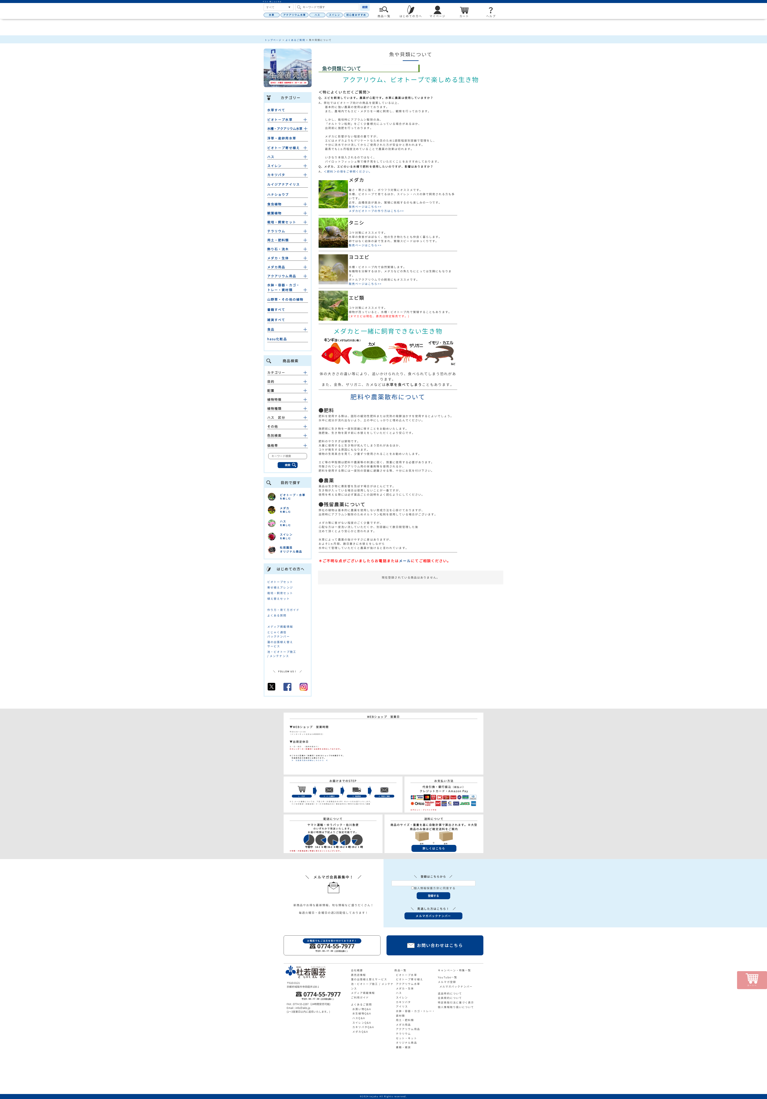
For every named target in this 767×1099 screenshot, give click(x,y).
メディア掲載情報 (280, 627)
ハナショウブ (278, 194)
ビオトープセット (280, 582)
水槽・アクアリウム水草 (284, 128)
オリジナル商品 (406, 1042)
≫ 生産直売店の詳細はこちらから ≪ (309, 760)
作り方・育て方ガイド (283, 610)
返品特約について (450, 993)
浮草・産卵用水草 (281, 138)
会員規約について (450, 998)
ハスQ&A (358, 1018)
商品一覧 (400, 970)
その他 (272, 426)
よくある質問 (277, 615)
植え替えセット (278, 599)
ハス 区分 (276, 417)
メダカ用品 (276, 267)
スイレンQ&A (361, 1022)
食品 (270, 329)
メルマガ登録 (447, 982)
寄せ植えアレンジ (280, 587)
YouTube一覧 (447, 977)
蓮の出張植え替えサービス (369, 979)
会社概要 (357, 970)
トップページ (273, 40)
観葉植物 (274, 213)
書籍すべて (276, 309)
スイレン (334, 15)
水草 (271, 15)
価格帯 (272, 445)
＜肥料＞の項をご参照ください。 (348, 171)
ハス (317, 15)
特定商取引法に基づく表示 (456, 1002)
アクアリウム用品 (281, 276)
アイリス (402, 1006)
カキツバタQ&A (363, 1027)
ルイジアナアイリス (283, 184)
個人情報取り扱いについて (456, 1007)
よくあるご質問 (295, 40)
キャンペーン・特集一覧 (454, 970)
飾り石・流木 (278, 249)
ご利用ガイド (360, 997)
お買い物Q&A (361, 1009)
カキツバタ (276, 175)
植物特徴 (274, 399)
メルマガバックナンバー (456, 986)
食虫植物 (274, 204)
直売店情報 (358, 975)
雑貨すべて (276, 320)
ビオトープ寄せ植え (283, 148)
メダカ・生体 (278, 258)
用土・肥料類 (278, 240)
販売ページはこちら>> (365, 207)
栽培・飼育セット (281, 222)
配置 (270, 390)
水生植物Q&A (361, 1013)
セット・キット (406, 1038)
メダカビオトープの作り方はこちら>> (376, 211)
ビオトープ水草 (280, 119)
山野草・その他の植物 (285, 299)
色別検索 (274, 435)
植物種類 (274, 408)
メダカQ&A (360, 1031)
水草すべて (276, 110)
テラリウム (276, 231)
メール (405, 560)
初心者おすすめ (356, 15)
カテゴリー (276, 372)
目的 (270, 381)
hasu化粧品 (277, 339)
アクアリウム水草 (294, 15)
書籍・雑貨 (403, 1047)
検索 (365, 7)
